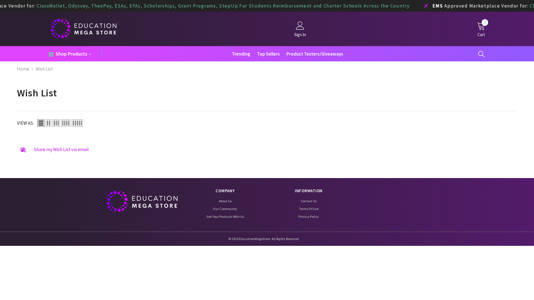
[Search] (481, 53)
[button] (40, 123)
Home (23, 69)
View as (25, 123)
